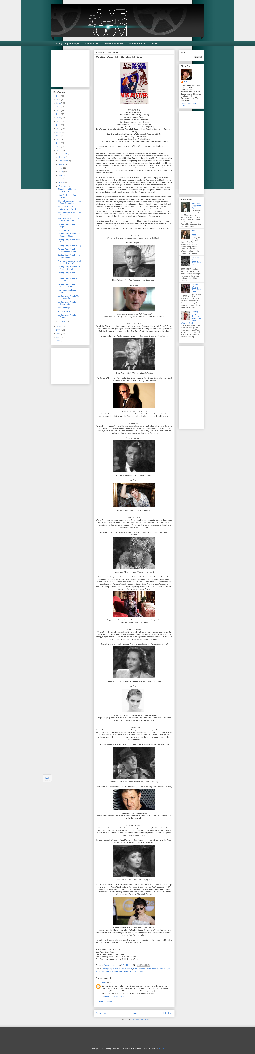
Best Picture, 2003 (195, 233)
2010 (58, 326)
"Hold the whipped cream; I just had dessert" (69, 262)
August (62, 164)
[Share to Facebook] (146, 965)
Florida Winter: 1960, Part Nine (196, 288)
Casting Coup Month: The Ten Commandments (69, 285)
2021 (58, 114)
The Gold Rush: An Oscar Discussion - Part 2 (69, 208)
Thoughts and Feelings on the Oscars (69, 190)
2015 (58, 136)
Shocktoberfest (137, 43)
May (61, 175)
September (63, 161)
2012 (58, 147)
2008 (58, 333)
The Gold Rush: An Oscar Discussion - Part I (69, 219)
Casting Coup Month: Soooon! (67, 316)
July (60, 168)
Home (135, 1013)
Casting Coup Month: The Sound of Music (69, 235)
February (63, 186)
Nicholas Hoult (117, 971)
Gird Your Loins (64, 230)
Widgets (47, 780)
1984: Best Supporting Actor (196, 205)
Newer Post (101, 1013)
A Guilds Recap (64, 311)
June (61, 171)
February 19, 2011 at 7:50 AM (113, 997)
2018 (58, 125)
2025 (58, 99)
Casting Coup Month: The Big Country (69, 256)
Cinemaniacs (92, 43)
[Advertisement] (73, 67)
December (63, 153)
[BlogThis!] (141, 965)
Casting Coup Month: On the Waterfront (68, 297)
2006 (58, 341)
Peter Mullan (129, 971)
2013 (58, 143)
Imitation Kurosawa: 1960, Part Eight (196, 260)
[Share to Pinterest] (148, 965)
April (61, 179)
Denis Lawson (127, 969)
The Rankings (64, 308)
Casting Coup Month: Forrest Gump (67, 273)
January (62, 322)
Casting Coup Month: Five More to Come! (69, 268)
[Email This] (138, 965)
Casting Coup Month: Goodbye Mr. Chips (67, 250)
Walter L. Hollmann (192, 82)
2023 (58, 107)
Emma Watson (139, 969)
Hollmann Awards (114, 43)
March (61, 182)
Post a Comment (105, 1001)
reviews (155, 43)
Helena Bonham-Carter (154, 969)
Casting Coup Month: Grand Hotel (67, 303)
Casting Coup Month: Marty (69, 245)
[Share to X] (143, 965)
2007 (58, 337)
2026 (58, 96)
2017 (58, 128)
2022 (58, 110)
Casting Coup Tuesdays (67, 43)
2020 (58, 118)
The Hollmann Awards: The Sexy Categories (69, 202)
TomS (104, 983)
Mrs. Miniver (106, 971)
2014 (58, 139)
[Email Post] (134, 965)
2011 (58, 150)
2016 (58, 132)
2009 (58, 330)
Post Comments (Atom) (139, 1020)
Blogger (161, 1049)
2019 (58, 121)
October (62, 157)
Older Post (167, 1013)
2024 (58, 103)
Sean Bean (139, 971)
